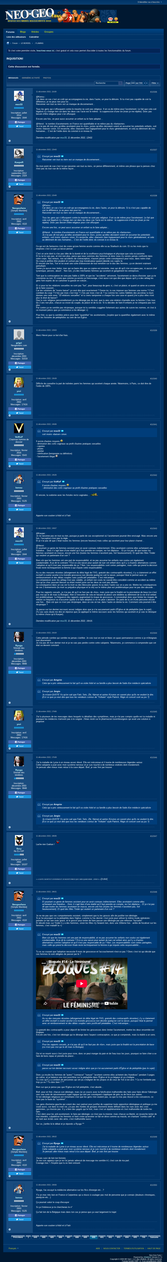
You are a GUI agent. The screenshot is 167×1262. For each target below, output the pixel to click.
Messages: (16, 117)
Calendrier (34, 37)
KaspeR (19, 162)
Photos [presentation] (47, 78)
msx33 (19, 104)
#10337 (153, 150)
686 (60, 1237)
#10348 (153, 892)
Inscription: (16, 113)
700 (143, 1237)
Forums (10, 32)
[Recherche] (120, 83)
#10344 (153, 633)
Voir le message (62, 156)
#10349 (153, 1137)
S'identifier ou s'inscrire (149, 2)
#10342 (153, 475)
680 (44, 1237)
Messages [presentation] (13, 78)
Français (13, 1248)
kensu (18, 487)
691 (102, 1237)
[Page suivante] (147, 83)
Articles (35, 31)
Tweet (20, 126)
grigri (19, 343)
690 (93, 1237)
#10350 (153, 1185)
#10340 (153, 379)
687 (68, 1237)
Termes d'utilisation (134, 1248)
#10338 (153, 195)
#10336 (153, 92)
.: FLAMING (39, 43)
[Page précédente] (144, 83)
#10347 (153, 836)
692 (110, 1237)
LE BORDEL (26, 43)
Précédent (18, 1237)
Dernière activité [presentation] (31, 78)
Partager (21, 122)
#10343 (153, 528)
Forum (15, 43)
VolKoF (19, 437)
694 (127, 1237)
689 (85, 1237)
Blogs (23, 31)
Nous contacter (111, 1248)
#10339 (153, 330)
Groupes (48, 31)
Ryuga (19, 645)
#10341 (153, 424)
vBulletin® (147, 1257)
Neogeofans (19, 208)
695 (135, 1237)
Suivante (154, 1237)
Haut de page (153, 1248)
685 (52, 1237)
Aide (98, 1248)
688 (77, 1237)
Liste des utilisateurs (16, 37)
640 (35, 1237)
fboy (19, 848)
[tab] (13, 78)
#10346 (153, 757)
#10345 (153, 712)
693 (118, 1237)
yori (19, 391)
